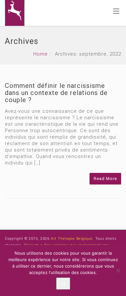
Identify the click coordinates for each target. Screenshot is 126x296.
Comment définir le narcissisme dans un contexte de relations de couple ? (56, 93)
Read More (105, 178)
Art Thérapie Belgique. (73, 239)
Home (40, 54)
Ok (63, 283)
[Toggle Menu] (116, 11)
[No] (118, 270)
